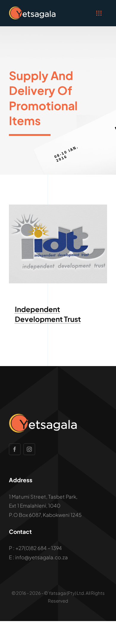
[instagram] (29, 449)
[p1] (58, 207)
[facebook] (15, 449)
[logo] (32, 9)
